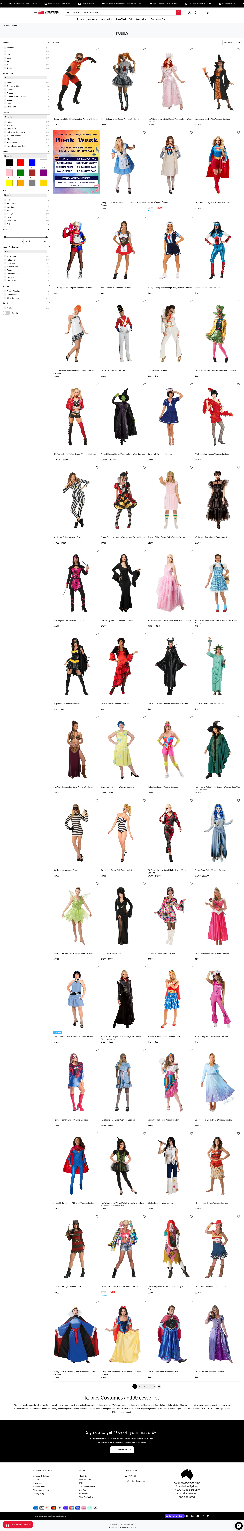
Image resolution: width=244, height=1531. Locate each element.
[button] (35, 12)
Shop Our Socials (86, 1497)
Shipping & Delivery (41, 1476)
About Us (83, 1476)
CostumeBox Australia (45, 1516)
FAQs (81, 1483)
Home (8, 25)
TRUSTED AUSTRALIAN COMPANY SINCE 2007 (71, 4)
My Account (38, 1483)
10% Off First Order (87, 1486)
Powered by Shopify (59, 1516)
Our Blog (82, 1490)
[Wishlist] (202, 12)
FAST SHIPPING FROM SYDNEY (112, 4)
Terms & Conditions (41, 1490)
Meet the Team (85, 1479)
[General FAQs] (196, 12)
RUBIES (14, 25)
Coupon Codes (39, 1486)
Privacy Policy (38, 1493)
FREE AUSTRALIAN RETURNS (147, 4)
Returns (36, 1479)
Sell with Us (83, 1493)
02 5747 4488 (130, 1476)
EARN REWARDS (35, 4)
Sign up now (121, 1449)
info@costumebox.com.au (135, 1481)
